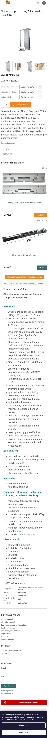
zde (32, 719)
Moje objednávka (7, 639)
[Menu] (44, 3)
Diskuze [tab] (40, 284)
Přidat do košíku (22, 105)
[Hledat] (32, 3)
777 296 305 (9, 654)
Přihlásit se (8, 686)
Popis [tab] (5, 284)
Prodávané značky (8, 628)
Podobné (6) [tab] (13, 284)
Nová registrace (7, 691)
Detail (42, 267)
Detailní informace (8, 143)
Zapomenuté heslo (8, 693)
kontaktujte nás (17, 338)
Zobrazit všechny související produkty (24, 277)
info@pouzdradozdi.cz (13, 651)
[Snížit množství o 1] (9, 106)
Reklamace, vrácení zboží (10, 631)
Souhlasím (23, 732)
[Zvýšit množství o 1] (9, 103)
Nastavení (23, 725)
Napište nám (6, 633)
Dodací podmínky (7, 619)
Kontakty (4, 636)
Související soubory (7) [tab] (27, 284)
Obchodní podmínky (8, 622)
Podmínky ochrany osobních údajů (14, 625)
